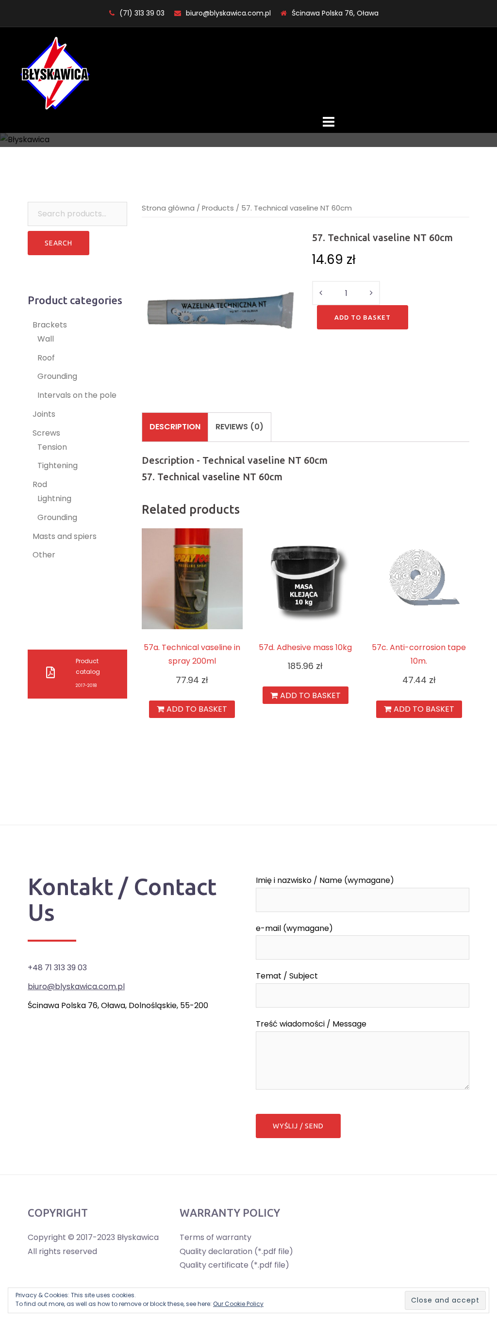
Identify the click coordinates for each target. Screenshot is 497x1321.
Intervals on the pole (76, 395)
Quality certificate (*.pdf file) (234, 1265)
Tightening (57, 465)
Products (218, 208)
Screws (46, 433)
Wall (45, 338)
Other (44, 554)
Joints (44, 414)
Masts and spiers (65, 536)
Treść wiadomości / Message (311, 1023)
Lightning (54, 498)
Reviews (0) (239, 426)
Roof (46, 357)
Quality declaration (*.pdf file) (236, 1251)
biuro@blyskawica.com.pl (228, 13)
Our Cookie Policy (238, 1304)
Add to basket (362, 317)
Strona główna (168, 208)
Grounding (57, 376)
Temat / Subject (287, 975)
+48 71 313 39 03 (57, 967)
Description (174, 426)
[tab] (175, 426)
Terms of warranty (215, 1237)
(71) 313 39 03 (142, 13)
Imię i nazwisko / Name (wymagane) (325, 880)
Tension (52, 447)
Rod (40, 484)
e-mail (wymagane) (294, 928)
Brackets (50, 324)
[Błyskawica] (55, 73)
